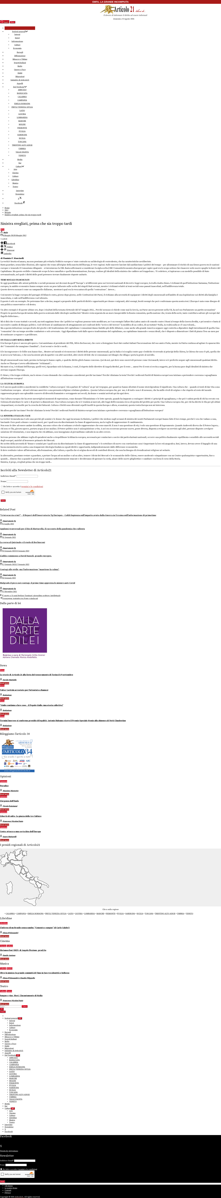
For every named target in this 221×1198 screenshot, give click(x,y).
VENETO (22, 155)
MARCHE (22, 121)
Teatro (15, 187)
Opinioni (3, 781)
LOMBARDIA (22, 117)
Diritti (20, 73)
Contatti (8, 1190)
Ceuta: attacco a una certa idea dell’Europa (20, 831)
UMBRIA (22, 148)
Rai (20, 163)
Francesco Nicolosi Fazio (13, 821)
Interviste (20, 191)
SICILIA (22, 138)
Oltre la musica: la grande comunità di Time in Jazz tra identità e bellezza (34, 973)
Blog (2, 230)
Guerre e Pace (20, 69)
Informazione (17, 41)
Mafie (19, 66)
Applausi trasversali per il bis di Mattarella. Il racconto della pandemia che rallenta (42, 528)
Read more (4, 683)
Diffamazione (19, 56)
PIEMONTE (22, 128)
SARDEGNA (22, 135)
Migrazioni (19, 76)
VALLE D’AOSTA (22, 152)
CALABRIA (22, 97)
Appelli (20, 83)
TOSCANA (22, 142)
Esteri (17, 38)
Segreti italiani (20, 63)
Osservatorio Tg (9, 521)
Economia (17, 48)
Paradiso (4, 786)
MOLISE (22, 124)
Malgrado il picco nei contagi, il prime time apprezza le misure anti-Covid (37, 583)
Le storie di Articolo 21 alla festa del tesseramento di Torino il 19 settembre (36, 675)
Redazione (7, 695)
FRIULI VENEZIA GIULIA (22, 107)
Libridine (15, 180)
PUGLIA (22, 131)
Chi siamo (9, 1186)
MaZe (5, 232)
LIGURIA (22, 114)
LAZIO (22, 110)
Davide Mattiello (9, 680)
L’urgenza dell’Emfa (9, 801)
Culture (17, 45)
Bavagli (20, 52)
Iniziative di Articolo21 (20, 80)
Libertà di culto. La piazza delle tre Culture (20, 816)
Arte (15, 169)
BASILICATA (22, 93)
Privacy (8, 1193)
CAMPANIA (22, 100)
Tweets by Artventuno (9, 1151)
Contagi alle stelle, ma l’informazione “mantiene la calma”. (29, 569)
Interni (17, 34)
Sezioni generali (18, 31)
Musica (15, 183)
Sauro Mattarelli (9, 837)
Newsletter (19, 194)
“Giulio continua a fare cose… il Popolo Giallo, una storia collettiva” (31, 705)
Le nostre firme (11, 1188)
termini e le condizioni (32, 486)
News (2, 670)
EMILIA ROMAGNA (22, 103)
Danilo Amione (9, 955)
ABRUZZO (22, 90)
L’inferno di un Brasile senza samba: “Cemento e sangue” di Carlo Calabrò (35, 928)
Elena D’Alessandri (10, 933)
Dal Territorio (18, 87)
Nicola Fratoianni (10, 806)
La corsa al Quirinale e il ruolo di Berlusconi (22, 542)
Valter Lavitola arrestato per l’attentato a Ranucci (24, 690)
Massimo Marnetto (10, 791)
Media (19, 159)
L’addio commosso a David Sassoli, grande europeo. (26, 556)
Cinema (15, 173)
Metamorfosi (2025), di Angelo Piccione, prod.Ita (23, 950)
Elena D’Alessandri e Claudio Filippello (19, 978)
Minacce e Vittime (20, 59)
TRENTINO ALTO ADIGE (22, 145)
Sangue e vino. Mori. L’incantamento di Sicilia (21, 996)
